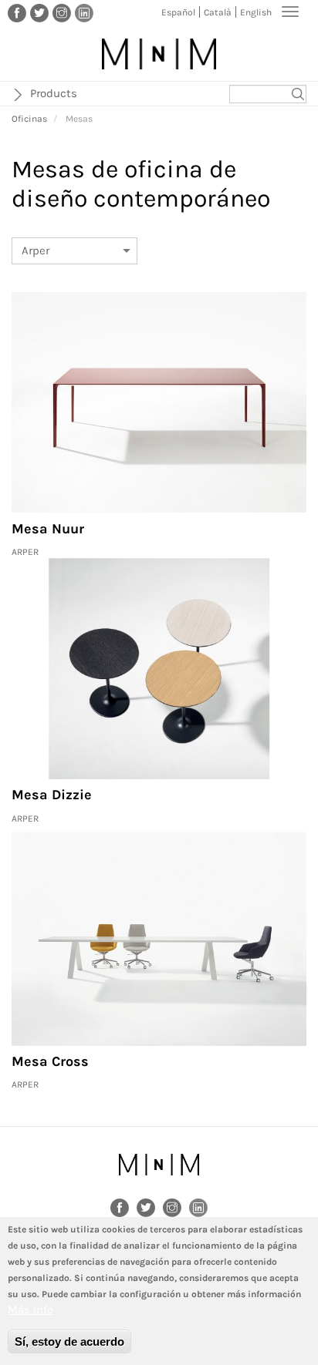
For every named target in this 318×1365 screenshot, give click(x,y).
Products (53, 93)
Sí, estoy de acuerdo (69, 1341)
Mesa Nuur (48, 528)
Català (218, 12)
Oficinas (29, 118)
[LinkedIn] (84, 12)
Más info (30, 1309)
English (256, 12)
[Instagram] (61, 12)
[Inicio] (159, 54)
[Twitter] (39, 12)
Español (178, 12)
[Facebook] (17, 12)
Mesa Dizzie (52, 794)
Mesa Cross (50, 1061)
